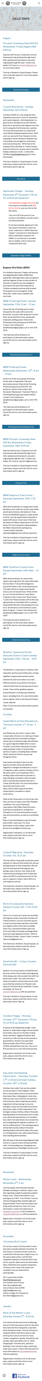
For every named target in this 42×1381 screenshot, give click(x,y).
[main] (21, 18)
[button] (3, 3)
